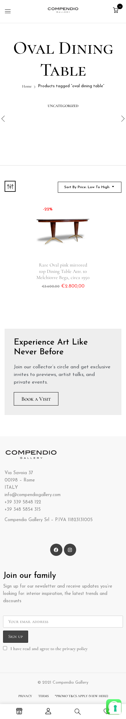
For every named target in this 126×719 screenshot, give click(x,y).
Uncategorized (63, 106)
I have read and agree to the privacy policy (48, 648)
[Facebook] (56, 550)
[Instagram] (70, 550)
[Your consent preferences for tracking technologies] (115, 708)
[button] (115, 10)
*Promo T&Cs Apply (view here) (81, 696)
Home (26, 86)
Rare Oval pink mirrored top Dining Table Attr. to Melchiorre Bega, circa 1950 (63, 271)
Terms (43, 696)
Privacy (25, 696)
